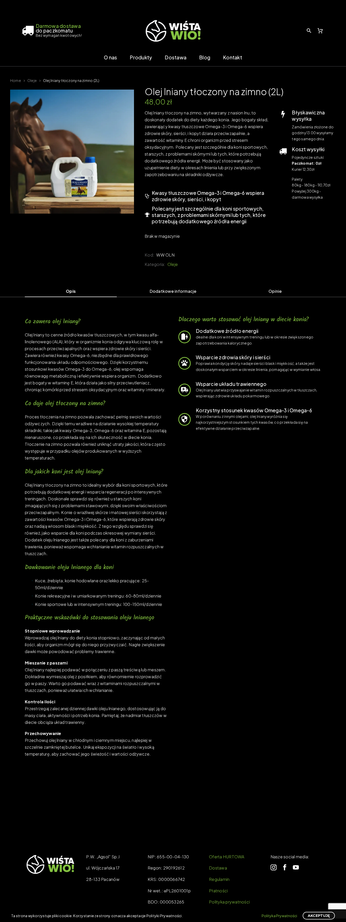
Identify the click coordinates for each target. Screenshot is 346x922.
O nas (110, 57)
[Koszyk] (320, 31)
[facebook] (285, 867)
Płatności (218, 890)
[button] (309, 30)
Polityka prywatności (229, 901)
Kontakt (232, 57)
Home (15, 80)
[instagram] (274, 867)
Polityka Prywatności (279, 915)
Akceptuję (319, 915)
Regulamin (219, 879)
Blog (204, 57)
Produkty (141, 57)
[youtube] (296, 867)
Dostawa (175, 57)
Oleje (32, 80)
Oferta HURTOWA (226, 856)
